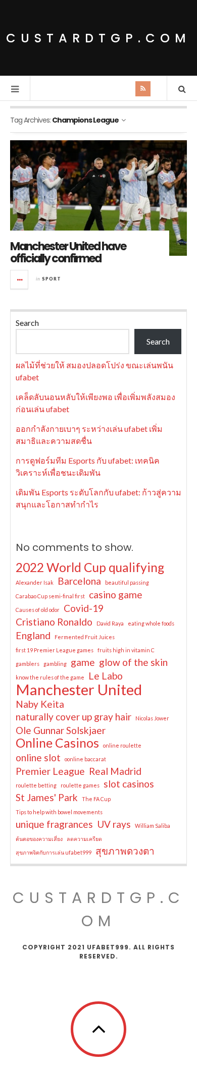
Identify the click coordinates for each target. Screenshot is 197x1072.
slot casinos (129, 783)
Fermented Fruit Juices (85, 637)
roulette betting (36, 785)
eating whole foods (151, 623)
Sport (51, 278)
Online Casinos (57, 743)
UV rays (114, 824)
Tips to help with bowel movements (59, 812)
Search (27, 322)
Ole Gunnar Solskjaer (61, 730)
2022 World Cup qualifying (90, 567)
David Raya (110, 623)
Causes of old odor (38, 609)
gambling (55, 663)
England (33, 635)
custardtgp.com (98, 38)
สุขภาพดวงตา (125, 851)
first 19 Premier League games (54, 650)
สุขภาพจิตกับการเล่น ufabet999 (53, 852)
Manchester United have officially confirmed (68, 252)
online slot (38, 757)
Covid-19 (84, 608)
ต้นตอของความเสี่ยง (39, 838)
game (83, 662)
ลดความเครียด (84, 838)
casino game (115, 594)
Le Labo (105, 676)
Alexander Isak (35, 582)
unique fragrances (54, 824)
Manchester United (79, 690)
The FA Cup (96, 799)
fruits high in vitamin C (126, 650)
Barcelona (79, 581)
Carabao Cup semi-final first (50, 596)
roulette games (80, 785)
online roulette (122, 745)
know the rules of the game (50, 677)
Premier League (50, 771)
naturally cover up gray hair (73, 716)
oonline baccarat (85, 759)
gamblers (27, 663)
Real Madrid (115, 771)
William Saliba (152, 825)
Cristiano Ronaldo (54, 622)
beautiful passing (127, 582)
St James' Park (47, 797)
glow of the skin (133, 662)
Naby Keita (40, 704)
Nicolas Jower (152, 718)
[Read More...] (20, 279)
